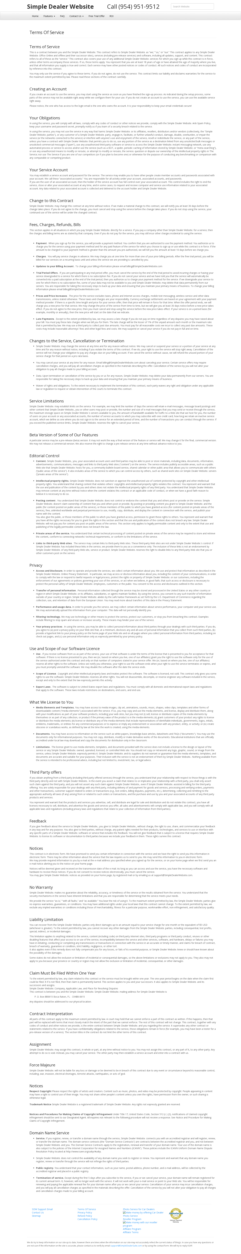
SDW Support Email (42, 1209)
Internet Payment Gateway (176, 1221)
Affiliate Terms (131, 1232)
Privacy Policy (85, 1212)
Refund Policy (85, 1215)
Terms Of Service (87, 1209)
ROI (111, 16)
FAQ (62, 16)
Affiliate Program (132, 1228)
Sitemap (36, 1215)
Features (48, 16)
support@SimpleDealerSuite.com (126, 1245)
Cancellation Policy (87, 1219)
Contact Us (76, 16)
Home (35, 16)
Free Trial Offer (97, 16)
